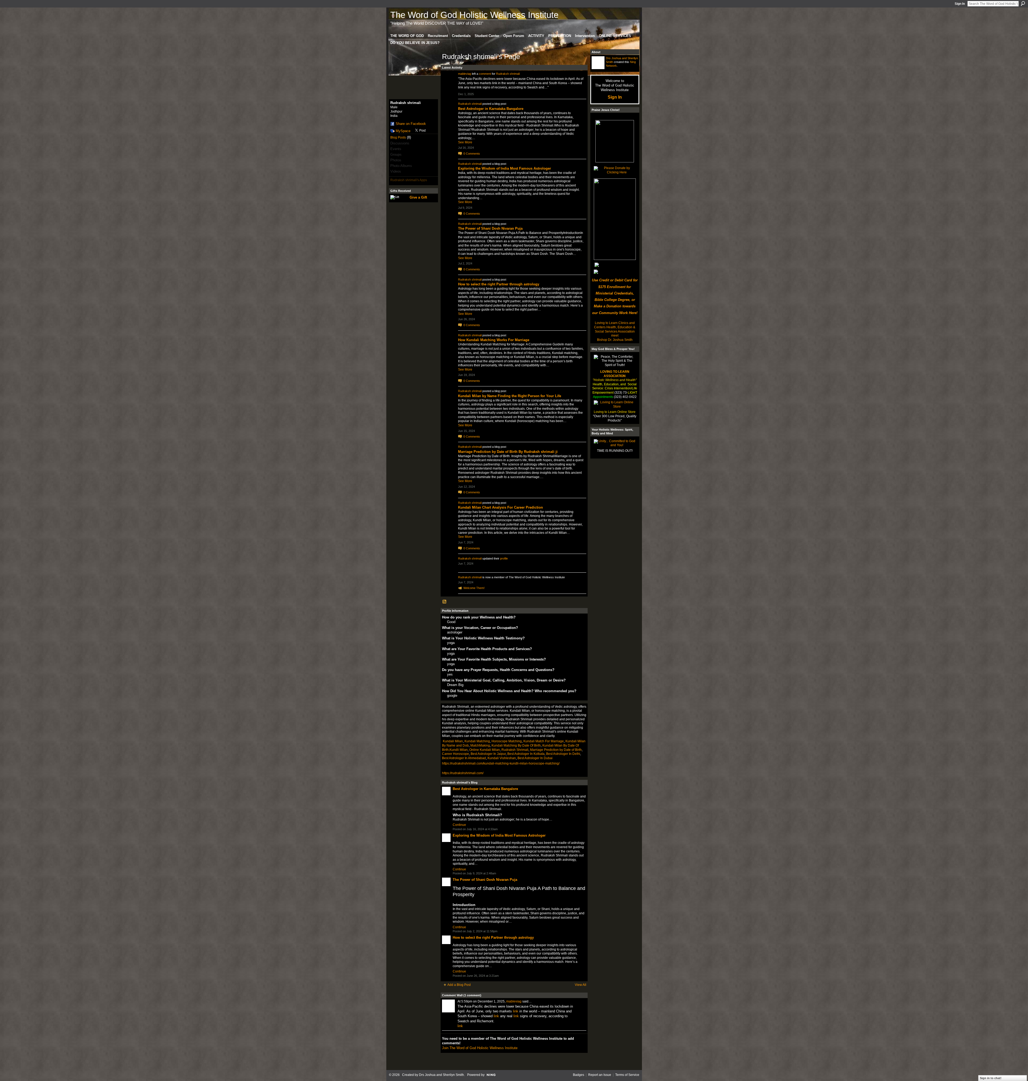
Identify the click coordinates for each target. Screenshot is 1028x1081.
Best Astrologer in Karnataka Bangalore (490, 109)
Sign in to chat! (990, 1078)
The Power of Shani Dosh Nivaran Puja (490, 228)
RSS (444, 601)
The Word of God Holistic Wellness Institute (474, 15)
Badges (578, 1075)
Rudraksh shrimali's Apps (408, 180)
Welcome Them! (474, 588)
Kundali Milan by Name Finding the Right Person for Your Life (509, 396)
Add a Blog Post (459, 985)
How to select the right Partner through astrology (498, 284)
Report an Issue (599, 1075)
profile (504, 558)
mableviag (464, 73)
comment (485, 73)
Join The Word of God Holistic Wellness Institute (479, 1048)
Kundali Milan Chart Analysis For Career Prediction (500, 507)
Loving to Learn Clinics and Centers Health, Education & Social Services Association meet (614, 329)
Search (1023, 3)
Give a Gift (418, 197)
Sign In (960, 4)
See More (465, 142)
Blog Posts (398, 137)
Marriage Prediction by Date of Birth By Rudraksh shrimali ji (508, 452)
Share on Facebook (411, 124)
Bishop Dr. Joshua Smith (615, 340)
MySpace (403, 131)
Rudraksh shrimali (508, 73)
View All (580, 985)
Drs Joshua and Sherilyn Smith (441, 1075)
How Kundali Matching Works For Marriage (493, 340)
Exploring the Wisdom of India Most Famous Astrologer (504, 168)
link (515, 1011)
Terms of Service (627, 1075)
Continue (459, 825)
